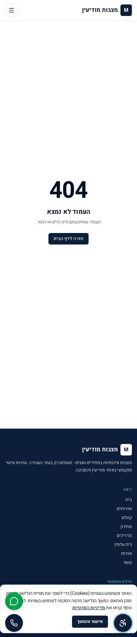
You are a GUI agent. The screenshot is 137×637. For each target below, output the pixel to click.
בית (129, 499)
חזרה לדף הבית (68, 238)
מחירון (126, 526)
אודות (126, 553)
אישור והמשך (90, 621)
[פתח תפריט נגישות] (123, 623)
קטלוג (126, 517)
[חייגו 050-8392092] (14, 623)
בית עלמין (123, 544)
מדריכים (124, 535)
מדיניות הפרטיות (88, 607)
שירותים (124, 508)
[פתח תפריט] (11, 10)
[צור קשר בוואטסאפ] (14, 601)
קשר (127, 562)
